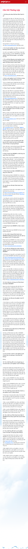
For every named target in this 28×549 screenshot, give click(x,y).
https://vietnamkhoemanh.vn (11, 45)
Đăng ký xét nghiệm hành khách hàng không (14, 258)
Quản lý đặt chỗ (8, 441)
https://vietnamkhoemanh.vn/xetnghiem (13, 246)
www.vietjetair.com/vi (9, 127)
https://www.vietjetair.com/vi (10, 118)
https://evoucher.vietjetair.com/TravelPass (14, 192)
